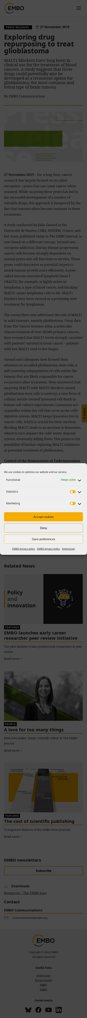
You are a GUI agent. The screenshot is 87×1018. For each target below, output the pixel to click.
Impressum (68, 549)
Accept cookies (43, 517)
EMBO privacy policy (23, 549)
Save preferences (43, 539)
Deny (43, 528)
